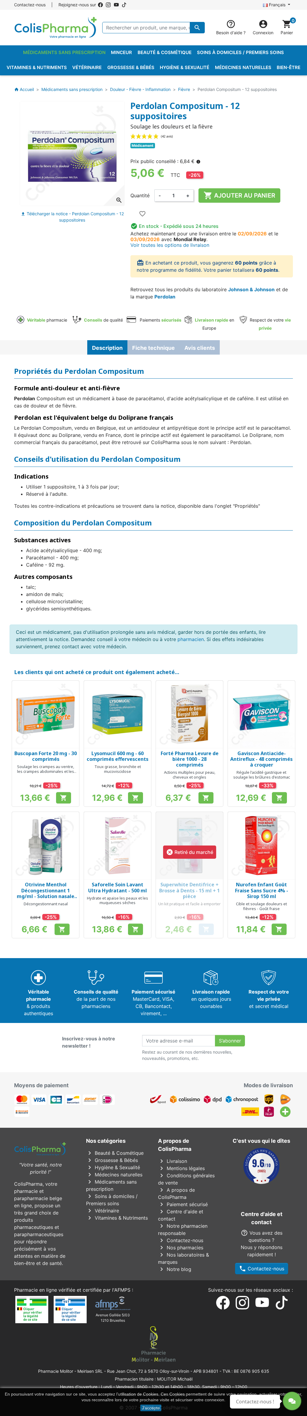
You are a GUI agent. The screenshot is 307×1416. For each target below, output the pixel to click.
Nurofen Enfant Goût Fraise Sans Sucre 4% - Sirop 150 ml (261, 890)
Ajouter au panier (239, 195)
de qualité (103, 319)
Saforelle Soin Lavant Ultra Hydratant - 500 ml (117, 887)
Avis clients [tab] (199, 348)
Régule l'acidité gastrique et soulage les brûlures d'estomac (261, 775)
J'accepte (151, 1407)
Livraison (172, 1161)
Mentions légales (181, 1168)
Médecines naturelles (114, 1175)
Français (277, 4)
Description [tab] (107, 348)
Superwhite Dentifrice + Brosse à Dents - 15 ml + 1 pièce (189, 890)
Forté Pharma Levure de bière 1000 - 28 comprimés (190, 759)
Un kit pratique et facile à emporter (189, 903)
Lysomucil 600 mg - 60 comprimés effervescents (117, 756)
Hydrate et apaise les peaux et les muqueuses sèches (117, 900)
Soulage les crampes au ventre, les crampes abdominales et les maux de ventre (45, 771)
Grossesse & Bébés (112, 1160)
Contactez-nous (30, 4)
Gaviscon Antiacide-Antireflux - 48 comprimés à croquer (261, 759)
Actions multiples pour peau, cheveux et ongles (189, 775)
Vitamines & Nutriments (117, 1218)
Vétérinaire (102, 1211)
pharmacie (47, 319)
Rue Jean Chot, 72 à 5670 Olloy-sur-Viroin (148, 1371)
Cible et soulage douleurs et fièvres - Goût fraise (261, 906)
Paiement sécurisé (183, 1204)
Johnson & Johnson (251, 289)
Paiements (160, 319)
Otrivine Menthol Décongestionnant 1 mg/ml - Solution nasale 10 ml (45, 893)
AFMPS (122, 1290)
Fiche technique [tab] (153, 348)
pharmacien (190, 639)
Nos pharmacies (180, 1248)
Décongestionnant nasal (46, 903)
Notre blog (174, 1269)
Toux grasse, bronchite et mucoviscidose (117, 769)
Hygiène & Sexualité (113, 1167)
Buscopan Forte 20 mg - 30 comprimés (45, 756)
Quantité (140, 195)
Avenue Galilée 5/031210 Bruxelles (113, 1318)
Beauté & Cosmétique (115, 1153)
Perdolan (164, 297)
